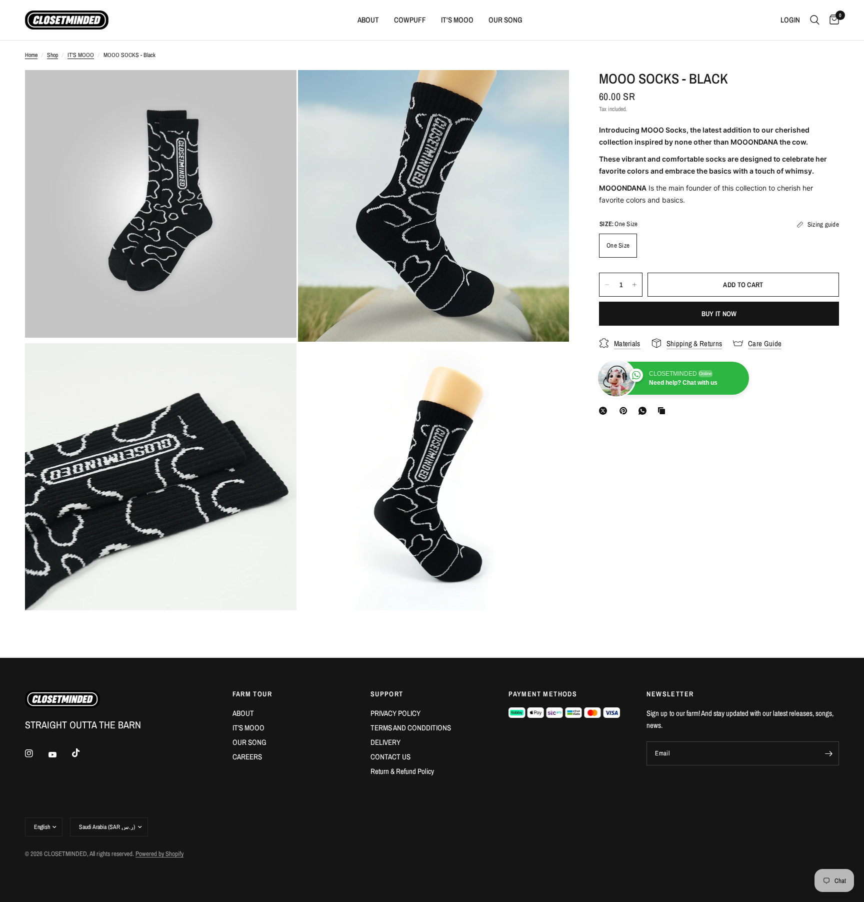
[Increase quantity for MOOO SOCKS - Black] (634, 284)
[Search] (814, 20)
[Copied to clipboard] (664, 411)
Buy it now (719, 313)
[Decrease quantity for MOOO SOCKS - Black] (607, 284)
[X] (605, 411)
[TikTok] (83, 753)
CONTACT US (390, 756)
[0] (831, 20)
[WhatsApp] (644, 411)
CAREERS (247, 756)
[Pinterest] (626, 411)
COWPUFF (410, 20)
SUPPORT (387, 693)
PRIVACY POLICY (395, 713)
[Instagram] (36, 753)
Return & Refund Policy (402, 771)
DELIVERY (385, 742)
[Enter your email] (829, 753)
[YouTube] (59, 755)
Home (31, 55)
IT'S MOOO (457, 20)
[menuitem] (368, 20)
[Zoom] (275, 91)
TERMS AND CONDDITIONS (410, 727)
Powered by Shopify (160, 853)
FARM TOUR (252, 693)
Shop (52, 55)
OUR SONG (505, 20)
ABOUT (368, 20)
